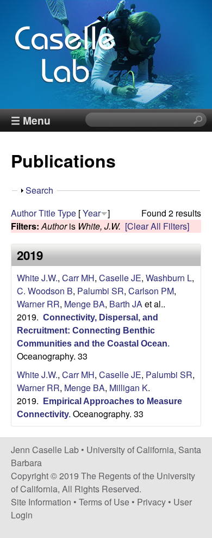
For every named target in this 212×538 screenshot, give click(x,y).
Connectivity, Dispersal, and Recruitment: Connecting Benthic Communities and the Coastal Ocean (92, 330)
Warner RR (38, 304)
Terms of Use (104, 502)
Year (92, 213)
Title (47, 213)
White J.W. (37, 277)
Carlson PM (151, 291)
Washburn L (169, 277)
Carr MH (78, 277)
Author (23, 213)
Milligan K (128, 387)
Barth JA (125, 304)
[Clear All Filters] (157, 226)
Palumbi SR (100, 291)
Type (67, 213)
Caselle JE (120, 277)
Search (39, 190)
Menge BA (84, 304)
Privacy (151, 502)
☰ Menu (31, 120)
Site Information (41, 502)
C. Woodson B (45, 291)
